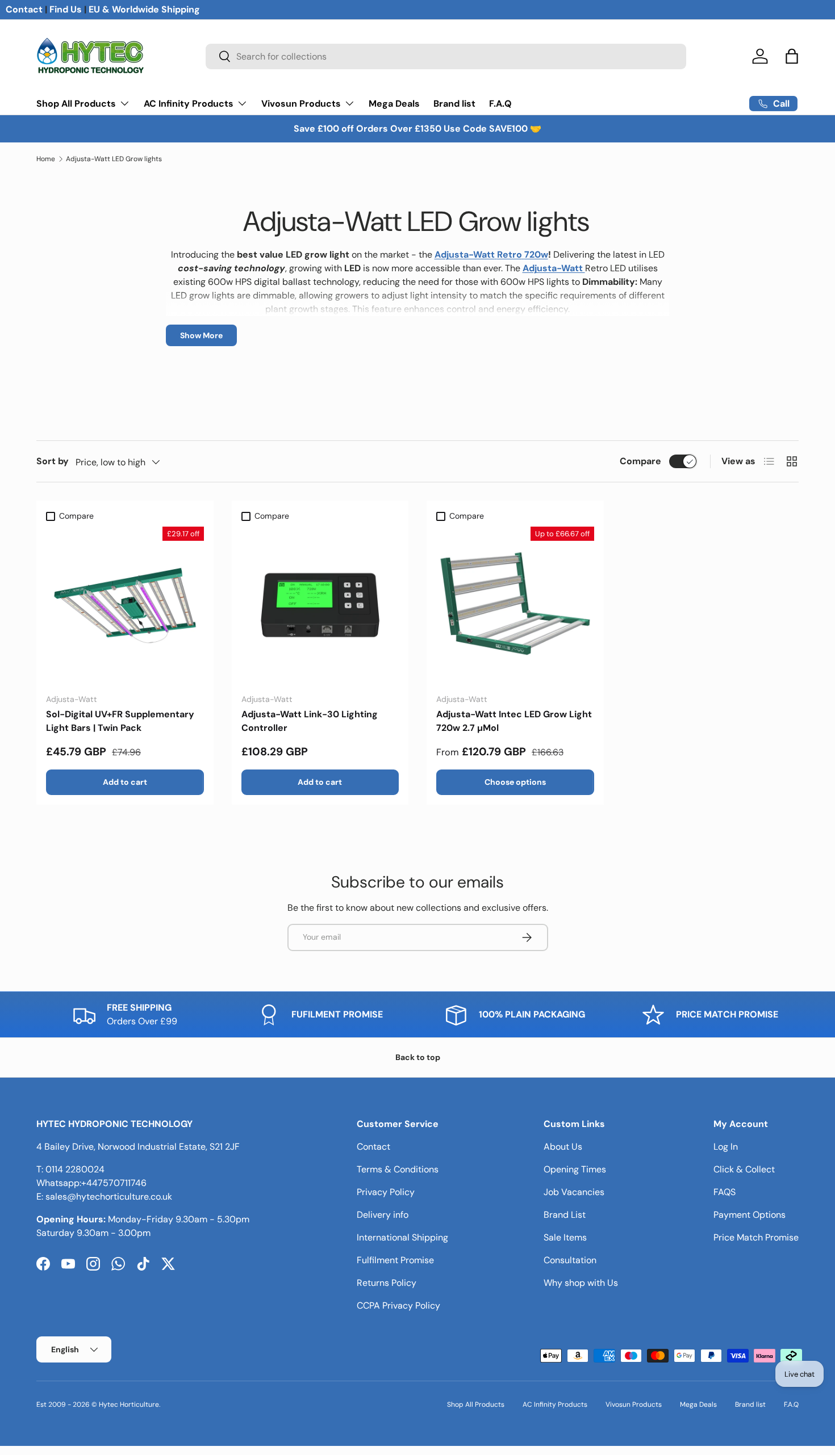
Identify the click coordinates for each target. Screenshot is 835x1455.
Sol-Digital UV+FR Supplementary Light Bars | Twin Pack (120, 721)
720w (536, 254)
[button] (791, 56)
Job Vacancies (574, 1192)
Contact (24, 9)
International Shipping (402, 1237)
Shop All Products (76, 104)
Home (45, 158)
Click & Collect (744, 1169)
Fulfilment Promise (395, 1260)
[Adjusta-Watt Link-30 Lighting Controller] (320, 605)
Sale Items (565, 1237)
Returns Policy (386, 1283)
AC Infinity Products (188, 104)
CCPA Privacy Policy (398, 1305)
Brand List (565, 1215)
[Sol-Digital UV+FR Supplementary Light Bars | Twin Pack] (125, 605)
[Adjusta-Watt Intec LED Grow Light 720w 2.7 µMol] (515, 605)
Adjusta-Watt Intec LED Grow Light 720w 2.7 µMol (514, 721)
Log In (725, 1147)
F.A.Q (500, 104)
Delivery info (382, 1215)
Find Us (65, 9)
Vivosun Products (301, 104)
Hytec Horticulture (129, 1404)
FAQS (724, 1192)
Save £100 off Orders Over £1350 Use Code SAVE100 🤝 (417, 128)
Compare (640, 461)
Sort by (52, 461)
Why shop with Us (581, 1283)
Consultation (570, 1260)
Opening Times (575, 1169)
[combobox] (446, 56)
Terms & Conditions (398, 1169)
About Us (563, 1147)
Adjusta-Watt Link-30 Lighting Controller (309, 721)
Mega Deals (394, 104)
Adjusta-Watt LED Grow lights (114, 158)
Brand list (454, 104)
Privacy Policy (386, 1192)
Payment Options (749, 1215)
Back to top (417, 1057)
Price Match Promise (756, 1237)
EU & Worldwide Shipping (144, 9)
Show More (201, 335)
